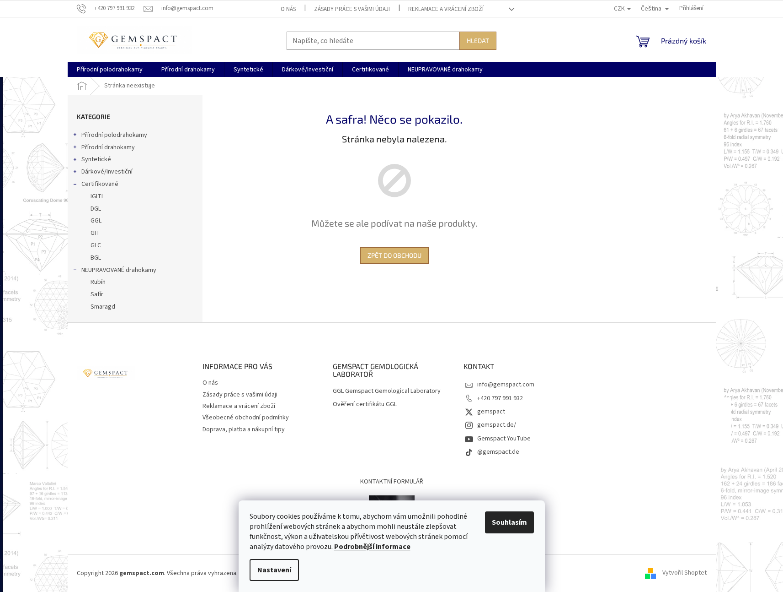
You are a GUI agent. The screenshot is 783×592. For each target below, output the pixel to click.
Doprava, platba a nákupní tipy (243, 429)
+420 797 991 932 (500, 398)
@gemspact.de (498, 451)
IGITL (97, 196)
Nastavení (274, 570)
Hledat (478, 40)
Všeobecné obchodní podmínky (245, 417)
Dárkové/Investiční (107, 171)
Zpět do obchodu (394, 255)
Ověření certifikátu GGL (365, 404)
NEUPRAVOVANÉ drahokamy (118, 270)
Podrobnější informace (372, 547)
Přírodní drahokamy (108, 147)
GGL (96, 220)
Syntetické (96, 159)
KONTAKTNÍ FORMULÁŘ (391, 481)
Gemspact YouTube (504, 438)
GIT (95, 233)
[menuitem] (110, 69)
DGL (96, 208)
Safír (97, 294)
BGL (96, 257)
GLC (96, 245)
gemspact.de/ (496, 424)
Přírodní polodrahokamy (114, 135)
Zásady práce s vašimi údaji (352, 9)
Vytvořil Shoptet (684, 573)
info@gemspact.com (505, 384)
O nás (288, 9)
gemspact (491, 411)
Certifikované (99, 184)
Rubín (98, 282)
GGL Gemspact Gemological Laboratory (387, 391)
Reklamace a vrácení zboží (446, 9)
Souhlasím (509, 522)
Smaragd (103, 306)
